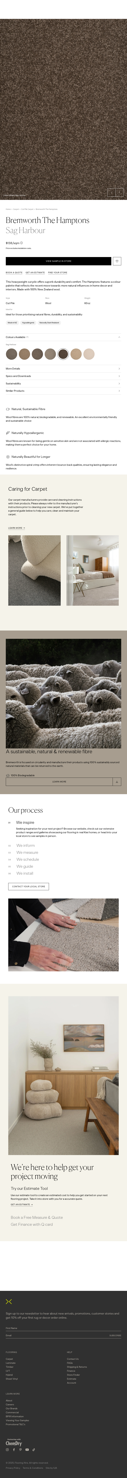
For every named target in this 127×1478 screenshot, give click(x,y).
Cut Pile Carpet (27, 209)
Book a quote (14, 272)
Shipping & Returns (77, 1367)
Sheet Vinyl (12, 1378)
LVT (8, 1371)
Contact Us (73, 1359)
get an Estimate (35, 272)
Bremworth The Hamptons (46, 209)
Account (71, 1382)
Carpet (16, 209)
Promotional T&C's (15, 1424)
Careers (10, 1404)
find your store (57, 272)
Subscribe (115, 1335)
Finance (71, 1371)
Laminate (11, 1363)
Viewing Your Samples (17, 1420)
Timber (9, 1367)
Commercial (12, 1412)
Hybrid (9, 1374)
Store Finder (73, 1374)
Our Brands (12, 1408)
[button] (111, 192)
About (9, 1400)
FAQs (70, 1363)
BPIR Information (15, 1416)
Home (8, 209)
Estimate (71, 1378)
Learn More (15, 528)
